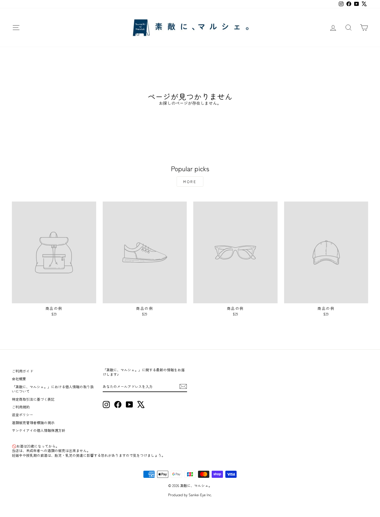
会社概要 (19, 378)
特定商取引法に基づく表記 (33, 399)
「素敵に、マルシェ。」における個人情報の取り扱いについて (53, 389)
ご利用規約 (21, 406)
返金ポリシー (22, 414)
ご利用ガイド (22, 370)
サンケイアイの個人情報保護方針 (38, 430)
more (190, 181)
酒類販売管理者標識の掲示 (33, 422)
